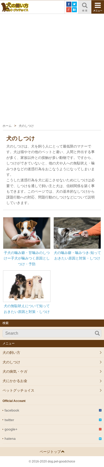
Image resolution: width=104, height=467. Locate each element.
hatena (10, 438)
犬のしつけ (11, 362)
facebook (12, 410)
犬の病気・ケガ (15, 371)
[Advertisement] (52, 68)
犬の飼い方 (11, 353)
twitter (9, 420)
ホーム (7, 126)
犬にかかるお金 (15, 381)
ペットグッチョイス (18, 390)
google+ (11, 429)
